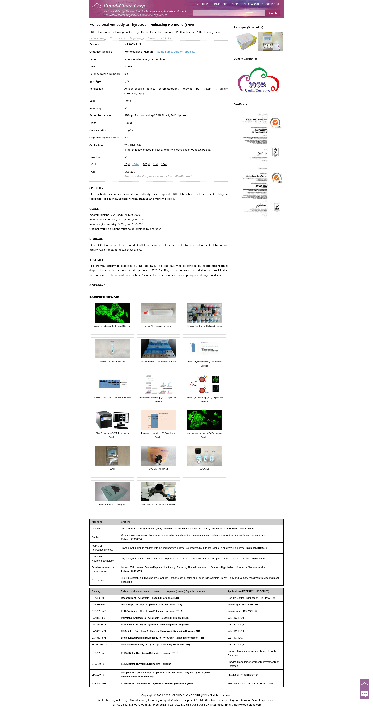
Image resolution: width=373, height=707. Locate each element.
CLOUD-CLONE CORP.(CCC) (190, 695)
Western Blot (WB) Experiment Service (112, 397)
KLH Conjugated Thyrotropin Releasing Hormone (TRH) (151, 611)
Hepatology (137, 38)
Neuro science (118, 38)
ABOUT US (257, 4)
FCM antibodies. (201, 149)
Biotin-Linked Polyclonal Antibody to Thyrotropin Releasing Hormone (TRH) (162, 637)
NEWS (205, 4)
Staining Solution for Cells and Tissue (204, 326)
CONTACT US (272, 4)
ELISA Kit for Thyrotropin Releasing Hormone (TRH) (149, 653)
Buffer (112, 469)
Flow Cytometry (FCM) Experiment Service (112, 435)
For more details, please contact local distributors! (158, 176)
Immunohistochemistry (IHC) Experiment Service (158, 399)
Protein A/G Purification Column (158, 326)
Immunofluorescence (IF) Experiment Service (204, 435)
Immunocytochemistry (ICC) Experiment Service (204, 399)
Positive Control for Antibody (112, 361)
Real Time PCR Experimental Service (158, 504)
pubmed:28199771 (256, 548)
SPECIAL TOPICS (239, 4)
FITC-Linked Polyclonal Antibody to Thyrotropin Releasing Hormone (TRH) (161, 631)
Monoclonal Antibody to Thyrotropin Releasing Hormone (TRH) (155, 644)
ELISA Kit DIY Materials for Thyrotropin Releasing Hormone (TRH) (157, 683)
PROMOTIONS (219, 4)
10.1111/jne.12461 (255, 558)
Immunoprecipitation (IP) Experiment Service (158, 435)
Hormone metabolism (160, 38)
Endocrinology (98, 38)
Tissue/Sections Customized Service (158, 361)
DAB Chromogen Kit (158, 469)
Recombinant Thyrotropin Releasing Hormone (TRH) (150, 598)
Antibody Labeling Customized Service (112, 326)
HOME (196, 4)
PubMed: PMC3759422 (241, 528)
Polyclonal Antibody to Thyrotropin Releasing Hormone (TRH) (155, 618)
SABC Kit (204, 469)
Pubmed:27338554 (131, 539)
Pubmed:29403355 (131, 571)
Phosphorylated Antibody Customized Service (204, 363)
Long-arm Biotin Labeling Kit (112, 504)
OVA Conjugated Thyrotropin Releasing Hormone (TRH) (151, 604)
